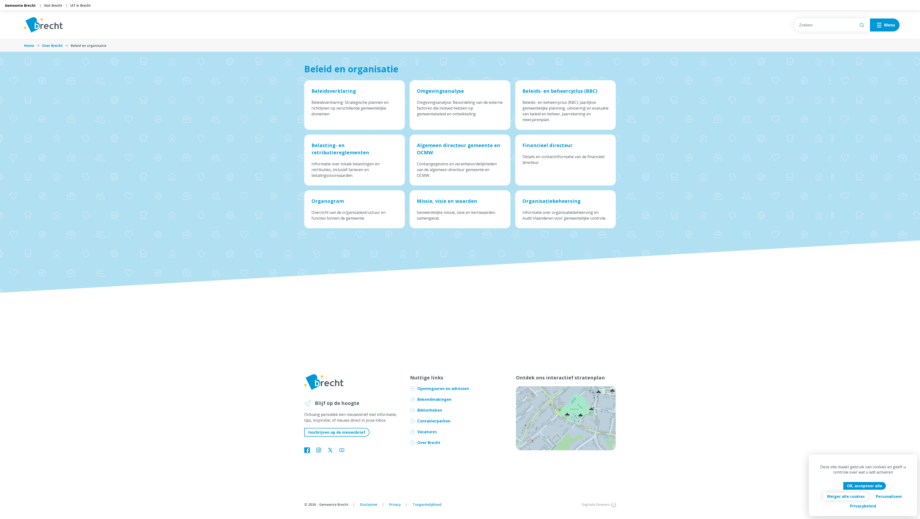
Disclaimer (369, 504)
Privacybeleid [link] (863, 506)
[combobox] (832, 24)
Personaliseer (889, 496)
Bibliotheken (429, 410)
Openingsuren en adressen (443, 388)
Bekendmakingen (434, 399)
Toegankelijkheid (426, 504)
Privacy (395, 504)
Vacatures (427, 431)
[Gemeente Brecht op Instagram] (319, 450)
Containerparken (433, 421)
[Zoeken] (862, 25)
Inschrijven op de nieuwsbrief (336, 432)
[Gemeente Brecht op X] (330, 450)
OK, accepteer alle (864, 485)
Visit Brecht (53, 5)
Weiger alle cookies (846, 496)
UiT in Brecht (80, 5)
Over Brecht (52, 45)
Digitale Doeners (596, 504)
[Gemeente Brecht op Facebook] (307, 450)
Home (29, 45)
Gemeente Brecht (20, 5)
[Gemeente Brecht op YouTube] (342, 450)
